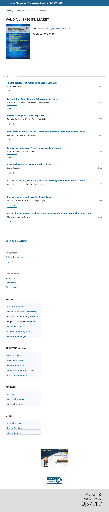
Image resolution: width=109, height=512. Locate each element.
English (9, 261)
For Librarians (11, 287)
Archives (18, 10)
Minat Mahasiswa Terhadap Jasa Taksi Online (29, 164)
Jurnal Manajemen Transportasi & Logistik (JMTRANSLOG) (36, 3)
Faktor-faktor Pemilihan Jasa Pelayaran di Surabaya (32, 99)
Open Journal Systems (16, 240)
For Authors (11, 282)
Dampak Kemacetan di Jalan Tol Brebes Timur (29, 197)
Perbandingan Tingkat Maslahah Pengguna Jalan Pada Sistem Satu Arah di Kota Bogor (49, 213)
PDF (13, 91)
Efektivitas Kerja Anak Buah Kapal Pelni (26, 115)
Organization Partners (17, 370)
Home (8, 10)
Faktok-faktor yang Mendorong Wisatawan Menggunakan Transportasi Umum (46, 180)
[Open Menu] (6, 3)
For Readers (11, 278)
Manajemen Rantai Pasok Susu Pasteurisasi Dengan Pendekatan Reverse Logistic (46, 131)
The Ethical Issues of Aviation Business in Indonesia (32, 82)
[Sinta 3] (54, 466)
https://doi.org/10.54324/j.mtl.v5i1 (54, 28)
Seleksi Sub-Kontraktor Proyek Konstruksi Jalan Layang (34, 148)
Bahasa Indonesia (14, 257)
